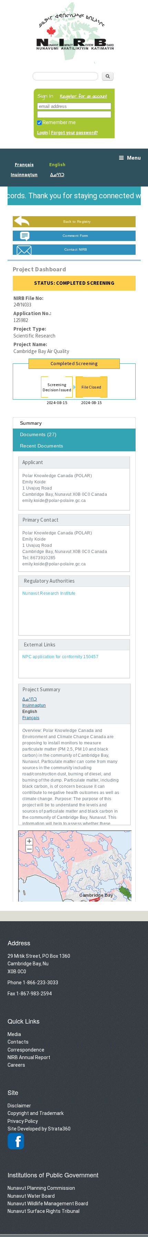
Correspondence (26, 1050)
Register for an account (83, 96)
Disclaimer (19, 1105)
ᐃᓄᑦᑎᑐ (57, 174)
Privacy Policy (23, 1121)
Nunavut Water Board (31, 1196)
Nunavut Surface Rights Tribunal (44, 1211)
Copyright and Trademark (36, 1113)
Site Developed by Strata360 (39, 1129)
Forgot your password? (74, 132)
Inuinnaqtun (24, 174)
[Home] (74, 61)
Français (24, 164)
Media (14, 1034)
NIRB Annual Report (29, 1057)
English (57, 164)
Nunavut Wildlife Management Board (48, 1203)
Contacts (18, 1042)
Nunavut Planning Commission (41, 1188)
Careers (16, 1065)
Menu (134, 158)
